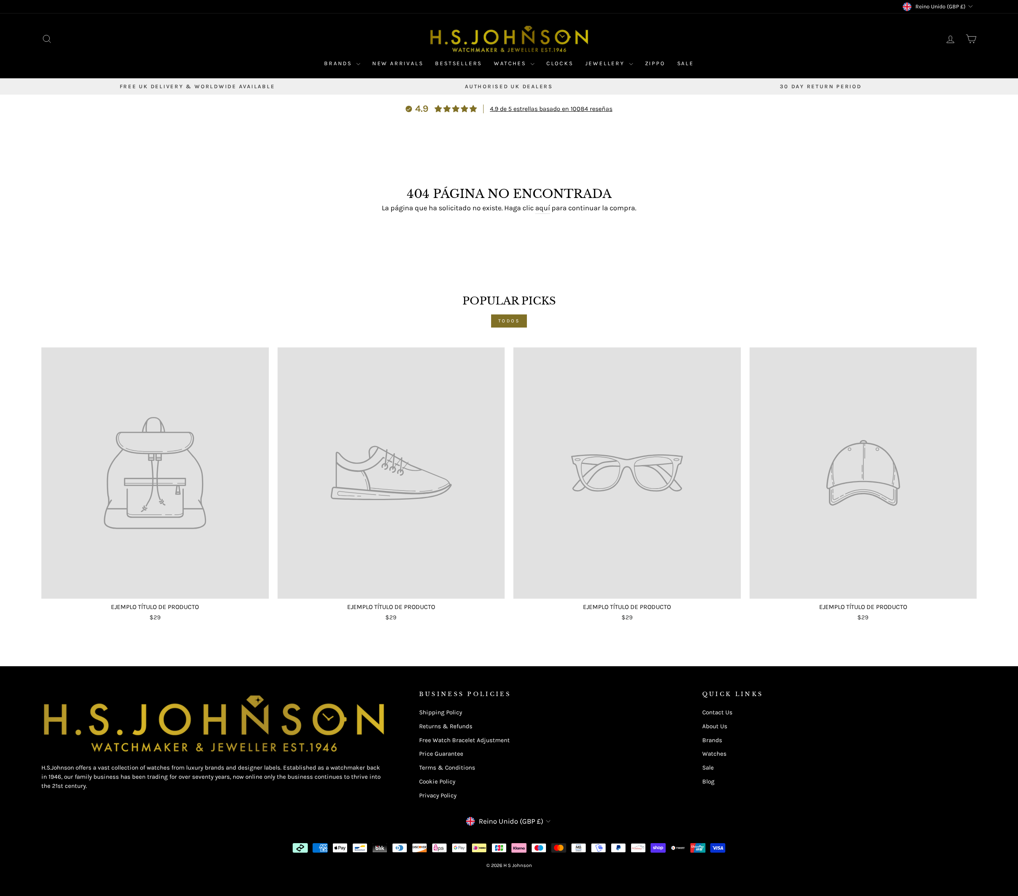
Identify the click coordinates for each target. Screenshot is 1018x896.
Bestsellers (458, 63)
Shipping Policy (440, 712)
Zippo (655, 63)
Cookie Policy (437, 781)
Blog (708, 781)
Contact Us (717, 712)
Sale (685, 63)
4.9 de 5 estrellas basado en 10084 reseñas (551, 108)
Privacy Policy (438, 795)
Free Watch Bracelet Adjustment (464, 740)
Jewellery (606, 63)
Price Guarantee (441, 753)
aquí (542, 208)
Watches (511, 63)
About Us (714, 726)
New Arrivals (398, 63)
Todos (509, 321)
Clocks (559, 63)
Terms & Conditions (447, 767)
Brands (339, 63)
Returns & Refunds (445, 726)
